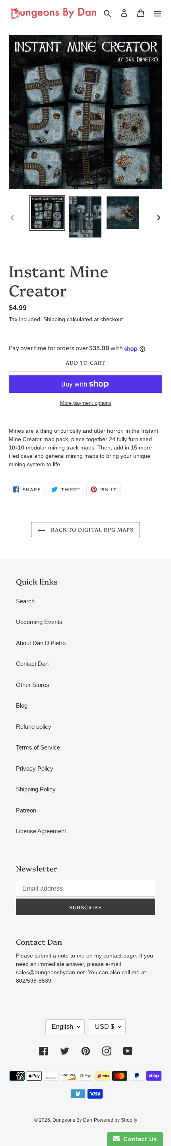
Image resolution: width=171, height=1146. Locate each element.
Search (25, 601)
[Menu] (157, 13)
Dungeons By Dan (72, 1120)
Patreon (26, 810)
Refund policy (33, 726)
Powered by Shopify (115, 1120)
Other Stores (32, 684)
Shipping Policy (36, 789)
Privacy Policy (34, 768)
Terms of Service (38, 747)
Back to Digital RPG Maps (91, 529)
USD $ (104, 1026)
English (62, 1026)
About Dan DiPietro (41, 643)
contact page (119, 955)
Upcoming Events (39, 621)
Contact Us (138, 1139)
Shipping (54, 319)
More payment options (85, 403)
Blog (21, 705)
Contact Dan (32, 663)
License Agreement (41, 831)
